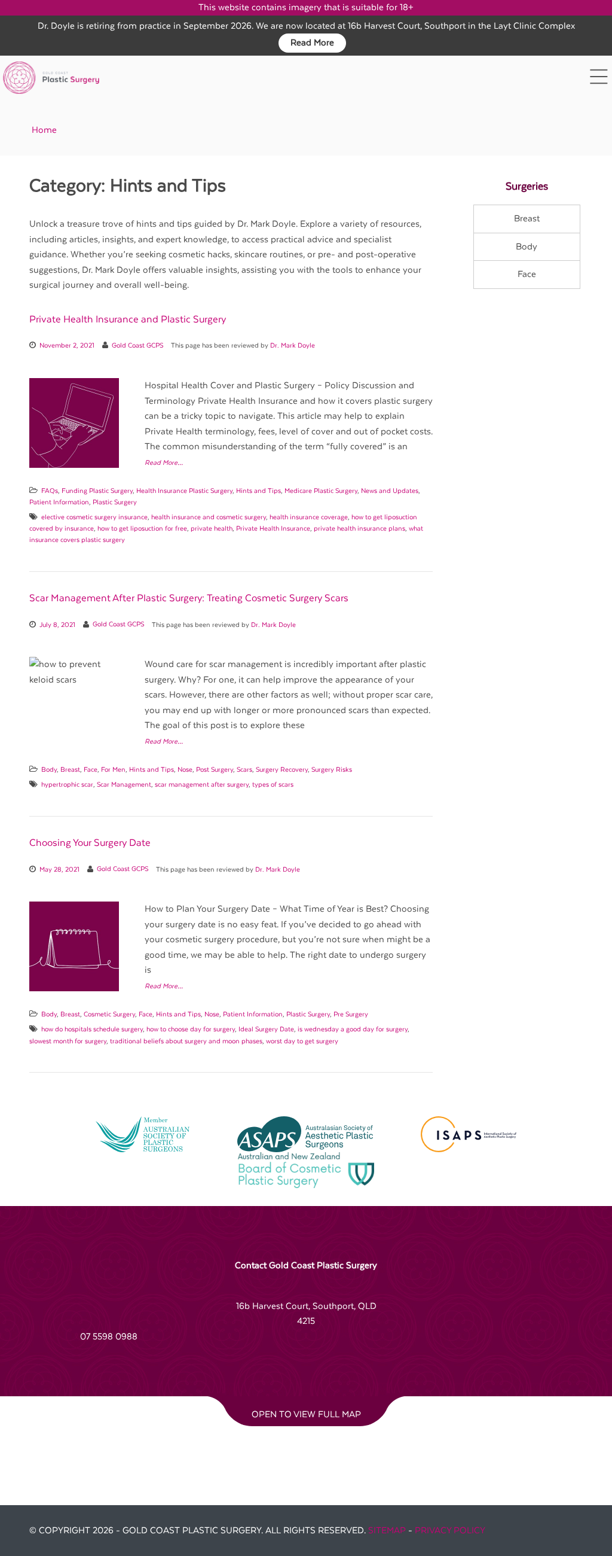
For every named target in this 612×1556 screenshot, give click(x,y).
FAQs (49, 491)
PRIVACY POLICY (450, 1530)
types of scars (272, 784)
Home (44, 130)
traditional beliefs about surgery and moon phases (186, 1041)
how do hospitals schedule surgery (92, 1029)
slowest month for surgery (67, 1041)
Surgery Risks (331, 770)
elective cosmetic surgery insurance (94, 517)
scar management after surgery (202, 784)
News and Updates (389, 491)
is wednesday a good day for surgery (353, 1029)
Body (49, 770)
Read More (312, 43)
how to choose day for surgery (190, 1029)
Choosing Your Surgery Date (90, 843)
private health (211, 528)
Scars (244, 770)
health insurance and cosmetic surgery (208, 517)
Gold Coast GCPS (137, 345)
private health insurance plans (359, 528)
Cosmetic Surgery (109, 1014)
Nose (185, 770)
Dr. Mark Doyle (292, 345)
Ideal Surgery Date (266, 1029)
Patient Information (59, 502)
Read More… (164, 463)
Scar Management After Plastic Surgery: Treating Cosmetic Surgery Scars (188, 598)
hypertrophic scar (67, 784)
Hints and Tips (258, 491)
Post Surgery (214, 770)
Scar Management (124, 784)
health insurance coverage (309, 517)
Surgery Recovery (282, 770)
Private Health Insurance (273, 528)
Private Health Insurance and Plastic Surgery (127, 319)
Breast (70, 770)
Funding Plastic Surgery (97, 491)
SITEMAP (387, 1530)
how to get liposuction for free (142, 528)
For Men (113, 770)
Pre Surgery (350, 1014)
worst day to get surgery (302, 1041)
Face (90, 770)
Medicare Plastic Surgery (320, 491)
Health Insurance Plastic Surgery (184, 491)
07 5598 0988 (108, 1337)
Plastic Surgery (115, 502)
